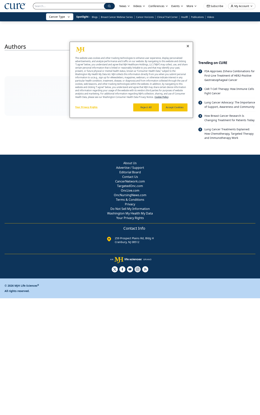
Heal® (184, 17)
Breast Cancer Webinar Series (117, 17)
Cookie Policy (161, 97)
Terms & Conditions (130, 200)
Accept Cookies (175, 107)
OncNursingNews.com (130, 195)
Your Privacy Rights (130, 218)
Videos (210, 17)
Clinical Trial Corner (167, 17)
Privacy (130, 204)
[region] (131, 80)
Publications (197, 17)
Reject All (146, 107)
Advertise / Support (130, 168)
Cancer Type (57, 16)
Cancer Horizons (145, 17)
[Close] (188, 46)
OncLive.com (130, 190)
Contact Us (130, 177)
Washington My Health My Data (130, 213)
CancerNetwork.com (130, 181)
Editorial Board (130, 172)
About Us (130, 163)
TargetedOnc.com (130, 186)
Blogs (95, 17)
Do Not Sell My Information (130, 209)
